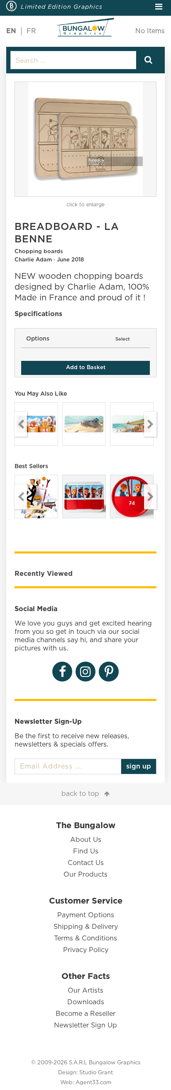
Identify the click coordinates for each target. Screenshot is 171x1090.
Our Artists (85, 990)
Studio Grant (96, 1072)
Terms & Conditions (85, 938)
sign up (138, 766)
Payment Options (85, 915)
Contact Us (86, 863)
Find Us (85, 851)
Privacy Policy (85, 950)
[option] (85, 139)
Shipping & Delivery (86, 926)
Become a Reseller (85, 1013)
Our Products (85, 874)
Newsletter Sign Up (85, 1025)
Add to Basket (85, 367)
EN (11, 31)
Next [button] (150, 424)
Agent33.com (93, 1082)
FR (31, 31)
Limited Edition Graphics (62, 6)
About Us (85, 839)
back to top (80, 793)
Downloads (85, 1002)
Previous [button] (21, 424)
